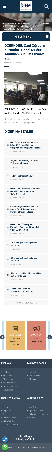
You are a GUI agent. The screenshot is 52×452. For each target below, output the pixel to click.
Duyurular (7, 411)
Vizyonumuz (8, 376)
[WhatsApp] (5, 447)
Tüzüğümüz (8, 390)
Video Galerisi (8, 421)
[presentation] (2, 337)
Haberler (10, 23)
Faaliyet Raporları (36, 376)
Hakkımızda (7, 372)
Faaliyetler (33, 372)
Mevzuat (32, 379)
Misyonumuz (8, 379)
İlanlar (5, 414)
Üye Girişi (32, 407)
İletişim (32, 418)
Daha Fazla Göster (28, 303)
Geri (47, 23)
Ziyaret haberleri (23, 23)
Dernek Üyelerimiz (10, 386)
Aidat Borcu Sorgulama (38, 414)
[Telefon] (5, 439)
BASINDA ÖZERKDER (11, 425)
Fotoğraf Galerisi (10, 418)
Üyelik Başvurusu (36, 411)
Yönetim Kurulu (9, 383)
